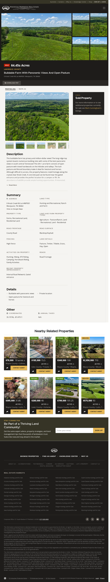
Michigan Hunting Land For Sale (39, 496)
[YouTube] (97, 519)
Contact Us (95, 464)
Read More (12, 185)
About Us (12, 464)
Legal (97, 578)
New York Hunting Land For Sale (65, 489)
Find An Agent (49, 456)
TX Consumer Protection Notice (18, 578)
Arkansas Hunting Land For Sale (13, 485)
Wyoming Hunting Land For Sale (90, 510)
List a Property (82, 464)
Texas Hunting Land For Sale (89, 489)
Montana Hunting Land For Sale (39, 510)
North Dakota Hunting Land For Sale (66, 496)
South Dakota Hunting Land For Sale (92, 481)
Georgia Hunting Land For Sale (13, 496)
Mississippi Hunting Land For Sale (40, 503)
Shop (90, 2)
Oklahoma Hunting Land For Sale (65, 503)
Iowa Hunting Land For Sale (12, 510)
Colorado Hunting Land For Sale (13, 489)
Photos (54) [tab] (10, 89)
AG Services (59, 464)
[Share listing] (7, 368)
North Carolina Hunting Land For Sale (67, 492)
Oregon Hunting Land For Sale (64, 507)
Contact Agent (19, 368)
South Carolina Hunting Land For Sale (92, 478)
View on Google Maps (15, 209)
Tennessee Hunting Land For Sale (91, 485)
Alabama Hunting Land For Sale (13, 478)
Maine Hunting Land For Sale (38, 489)
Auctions (53, 2)
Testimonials (38, 464)
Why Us (68, 2)
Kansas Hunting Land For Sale (38, 478)
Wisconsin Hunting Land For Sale (91, 507)
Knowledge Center (80, 2)
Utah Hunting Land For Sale (89, 492)
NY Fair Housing (50, 578)
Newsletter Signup (63, 466)
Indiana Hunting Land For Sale (13, 507)
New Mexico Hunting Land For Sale (66, 485)
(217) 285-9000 (44, 519)
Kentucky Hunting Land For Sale (39, 481)
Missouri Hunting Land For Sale (39, 507)
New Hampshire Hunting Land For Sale (67, 481)
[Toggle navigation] (104, 8)
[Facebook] (87, 519)
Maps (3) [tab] (22, 89)
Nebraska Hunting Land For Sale (65, 478)
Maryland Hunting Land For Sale (39, 492)
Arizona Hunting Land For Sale (13, 481)
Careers (61, 2)
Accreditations (24, 464)
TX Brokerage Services (36, 578)
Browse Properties (29, 456)
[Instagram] (103, 519)
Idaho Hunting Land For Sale (12, 499)
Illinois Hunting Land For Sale (12, 503)
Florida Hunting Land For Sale (12, 492)
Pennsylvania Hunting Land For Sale (66, 510)
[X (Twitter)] (92, 519)
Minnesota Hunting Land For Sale (40, 499)
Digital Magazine (46, 466)
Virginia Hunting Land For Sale (90, 499)
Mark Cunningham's (93, 108)
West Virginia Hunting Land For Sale (92, 503)
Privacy (102, 578)
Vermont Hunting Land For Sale (90, 496)
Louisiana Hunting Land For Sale (39, 485)
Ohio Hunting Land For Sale (64, 499)
